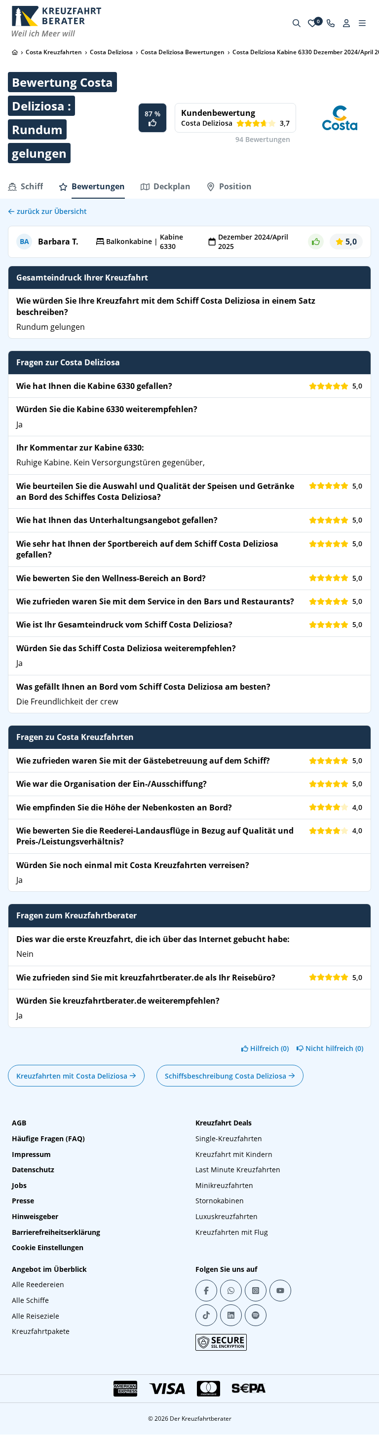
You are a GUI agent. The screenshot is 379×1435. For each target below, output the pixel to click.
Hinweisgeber (35, 1216)
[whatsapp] (231, 1290)
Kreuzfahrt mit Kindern (233, 1154)
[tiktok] (206, 1315)
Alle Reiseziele (35, 1316)
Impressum (31, 1154)
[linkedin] (231, 1315)
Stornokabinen (219, 1200)
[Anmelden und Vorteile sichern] (346, 23)
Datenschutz (33, 1169)
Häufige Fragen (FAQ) (48, 1138)
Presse (23, 1200)
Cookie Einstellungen (47, 1247)
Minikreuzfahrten (224, 1185)
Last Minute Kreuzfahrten (237, 1169)
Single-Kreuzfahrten (228, 1138)
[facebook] (206, 1290)
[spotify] (255, 1315)
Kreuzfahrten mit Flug (231, 1232)
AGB (19, 1122)
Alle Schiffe (30, 1300)
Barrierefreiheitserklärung (56, 1232)
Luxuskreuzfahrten (226, 1216)
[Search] (296, 23)
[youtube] (280, 1290)
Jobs (19, 1185)
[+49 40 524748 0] (331, 23)
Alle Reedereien (38, 1284)
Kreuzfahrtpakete (41, 1331)
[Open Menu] (362, 23)
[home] (15, 52)
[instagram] (255, 1290)
